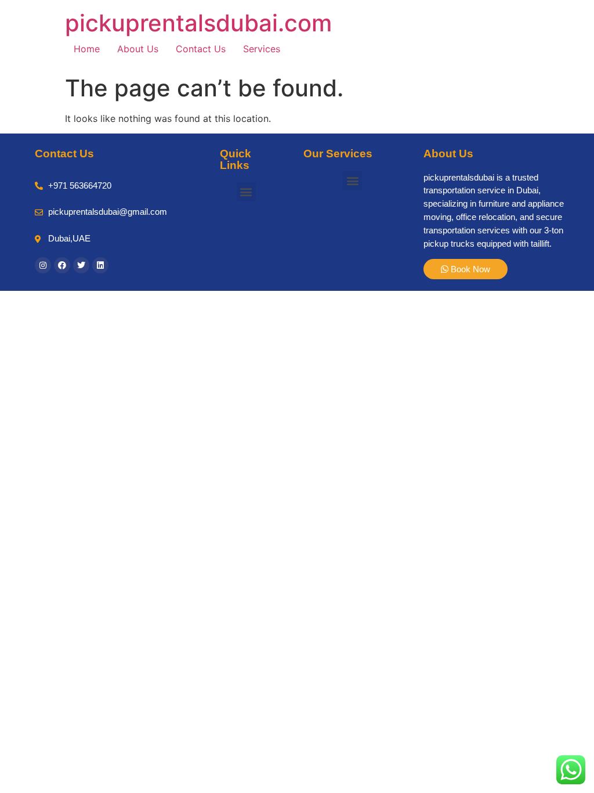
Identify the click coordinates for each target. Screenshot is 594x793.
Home (87, 49)
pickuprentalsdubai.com (198, 23)
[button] (246, 191)
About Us (137, 49)
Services (261, 49)
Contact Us (201, 49)
